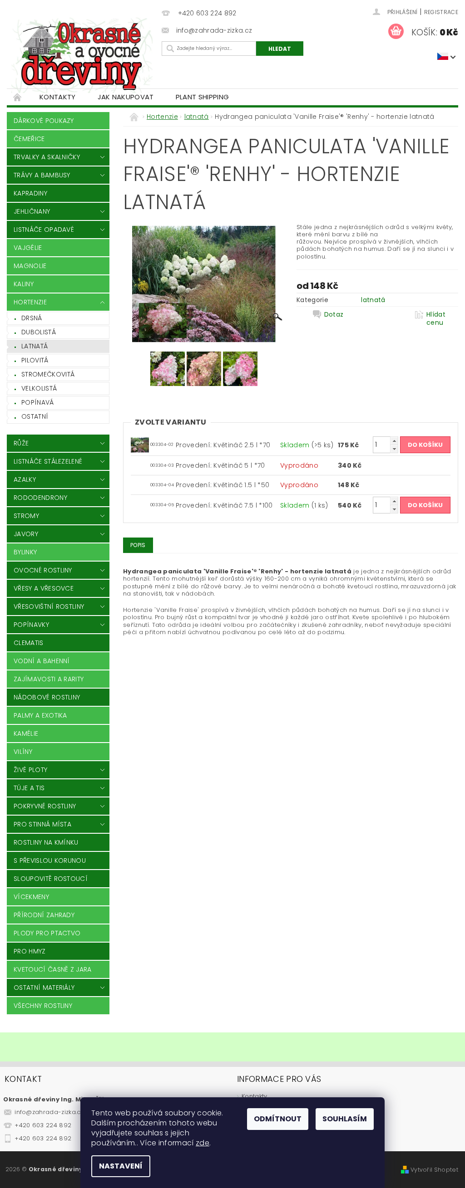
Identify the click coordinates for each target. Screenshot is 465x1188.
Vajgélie (28, 247)
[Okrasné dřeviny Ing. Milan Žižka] (82, 55)
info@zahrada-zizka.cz (49, 1112)
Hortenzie (30, 302)
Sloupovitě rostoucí (51, 878)
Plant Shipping (202, 97)
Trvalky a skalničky (47, 156)
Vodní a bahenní (42, 660)
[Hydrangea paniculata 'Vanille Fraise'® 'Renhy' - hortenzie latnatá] (140, 444)
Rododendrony (40, 497)
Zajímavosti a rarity (49, 679)
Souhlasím (344, 1119)
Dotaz (334, 314)
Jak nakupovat (126, 97)
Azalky (25, 479)
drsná (31, 318)
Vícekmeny (31, 896)
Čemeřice (29, 138)
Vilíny (23, 751)
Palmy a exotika (40, 715)
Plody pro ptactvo (47, 933)
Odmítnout (278, 1119)
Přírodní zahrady (44, 914)
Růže (21, 443)
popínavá (37, 402)
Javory (26, 533)
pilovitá (35, 360)
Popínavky (31, 624)
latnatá (34, 346)
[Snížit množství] (394, 449)
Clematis (29, 642)
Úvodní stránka (18, 97)
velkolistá (39, 388)
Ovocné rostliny (43, 570)
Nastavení (121, 1166)
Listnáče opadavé (44, 229)
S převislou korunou (50, 860)
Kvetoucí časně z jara (53, 969)
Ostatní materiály (44, 987)
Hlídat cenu (435, 318)
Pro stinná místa (42, 824)
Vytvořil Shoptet (434, 1169)
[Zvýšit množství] (394, 440)
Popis (138, 545)
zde (202, 1143)
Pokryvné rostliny (45, 806)
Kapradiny (30, 193)
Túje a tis (29, 787)
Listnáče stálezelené (48, 461)
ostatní (34, 416)
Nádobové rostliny (47, 697)
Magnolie (30, 265)
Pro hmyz (30, 951)
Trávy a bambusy (42, 175)
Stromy (26, 515)
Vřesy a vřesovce (44, 588)
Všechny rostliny (43, 1005)
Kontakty (58, 97)
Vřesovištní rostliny (49, 606)
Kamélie (26, 733)
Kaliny (24, 283)
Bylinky (25, 552)
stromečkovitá (47, 374)
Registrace (441, 12)
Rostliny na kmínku (46, 842)
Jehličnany (32, 211)
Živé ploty (30, 769)
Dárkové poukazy (44, 120)
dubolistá (38, 332)
